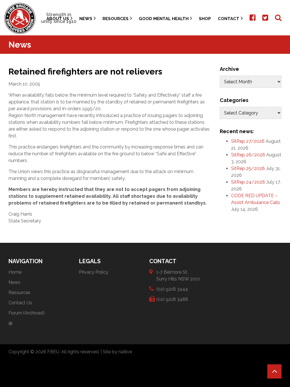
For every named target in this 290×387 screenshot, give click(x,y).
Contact (228, 18)
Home (15, 272)
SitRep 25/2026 (248, 168)
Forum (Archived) (26, 313)
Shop (205, 18)
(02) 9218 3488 (172, 299)
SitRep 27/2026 (248, 141)
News (85, 18)
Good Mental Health (164, 18)
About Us (57, 18)
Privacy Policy (93, 272)
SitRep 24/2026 (248, 182)
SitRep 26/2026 (248, 155)
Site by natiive (117, 351)
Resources (116, 18)
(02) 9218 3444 (172, 289)
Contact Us (20, 302)
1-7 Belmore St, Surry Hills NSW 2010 (178, 275)
